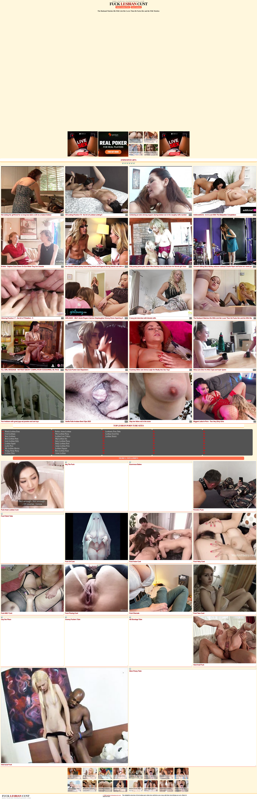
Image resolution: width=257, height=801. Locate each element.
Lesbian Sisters (111, 436)
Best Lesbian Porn (11, 438)
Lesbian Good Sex (112, 433)
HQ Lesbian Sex (61, 438)
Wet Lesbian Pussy (62, 433)
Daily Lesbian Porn (62, 443)
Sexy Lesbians (10, 436)
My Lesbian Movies (12, 448)
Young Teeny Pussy (12, 450)
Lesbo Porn (9, 446)
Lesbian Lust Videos (62, 436)
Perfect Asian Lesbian (63, 431)
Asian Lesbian (60, 453)
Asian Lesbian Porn (62, 446)
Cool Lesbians (136, 7)
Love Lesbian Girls (12, 441)
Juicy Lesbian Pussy (62, 441)
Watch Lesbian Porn (122, 7)
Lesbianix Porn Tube (113, 431)
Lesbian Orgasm (61, 448)
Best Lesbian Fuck (62, 450)
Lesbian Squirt (10, 443)
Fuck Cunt (128, 4)
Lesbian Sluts (10, 453)
